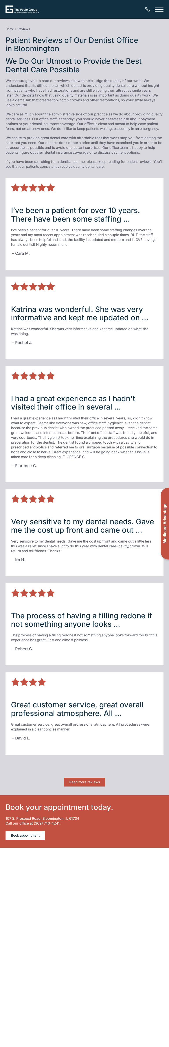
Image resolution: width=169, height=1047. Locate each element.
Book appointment (25, 835)
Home (10, 29)
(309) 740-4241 (47, 823)
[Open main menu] (159, 9)
